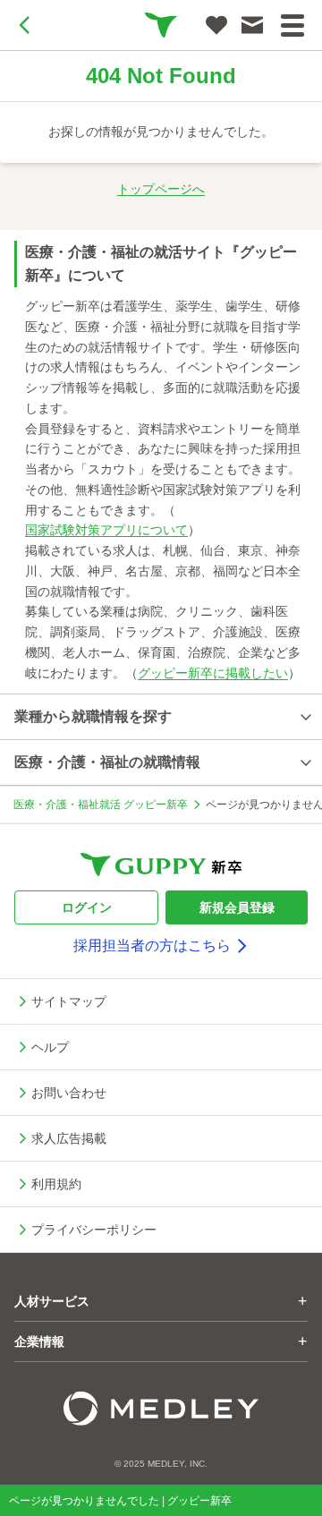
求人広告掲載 (68, 1138)
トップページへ (161, 189)
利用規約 (56, 1184)
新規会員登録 (237, 907)
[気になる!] (216, 25)
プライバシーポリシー (94, 1229)
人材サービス (161, 1301)
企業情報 (161, 1341)
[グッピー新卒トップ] (161, 25)
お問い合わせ (68, 1093)
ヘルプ (50, 1047)
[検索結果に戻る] (25, 25)
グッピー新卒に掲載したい (213, 673)
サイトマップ (68, 1001)
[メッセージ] (252, 25)
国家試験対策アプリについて (106, 530)
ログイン (87, 907)
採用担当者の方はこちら (152, 945)
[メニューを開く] (292, 25)
